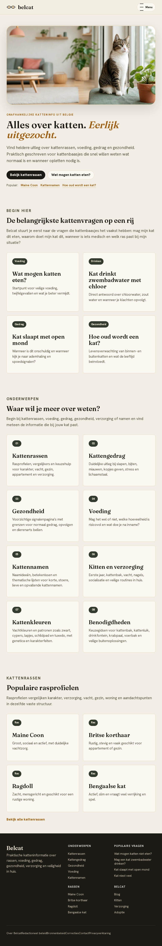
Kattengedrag (77, 860)
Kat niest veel (123, 876)
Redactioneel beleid (34, 933)
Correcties (72, 933)
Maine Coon (29, 185)
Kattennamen (50, 185)
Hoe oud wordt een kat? (79, 185)
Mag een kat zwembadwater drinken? (133, 862)
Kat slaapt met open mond (131, 870)
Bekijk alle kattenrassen (26, 819)
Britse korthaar (78, 900)
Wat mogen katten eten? (70, 175)
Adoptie (119, 912)
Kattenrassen (76, 854)
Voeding (73, 872)
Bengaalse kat (77, 912)
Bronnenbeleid (56, 933)
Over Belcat (14, 933)
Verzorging (121, 906)
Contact (84, 933)
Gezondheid (76, 866)
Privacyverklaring (100, 933)
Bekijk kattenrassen (26, 175)
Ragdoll (73, 906)
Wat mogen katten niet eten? (133, 854)
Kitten (118, 900)
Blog (117, 894)
